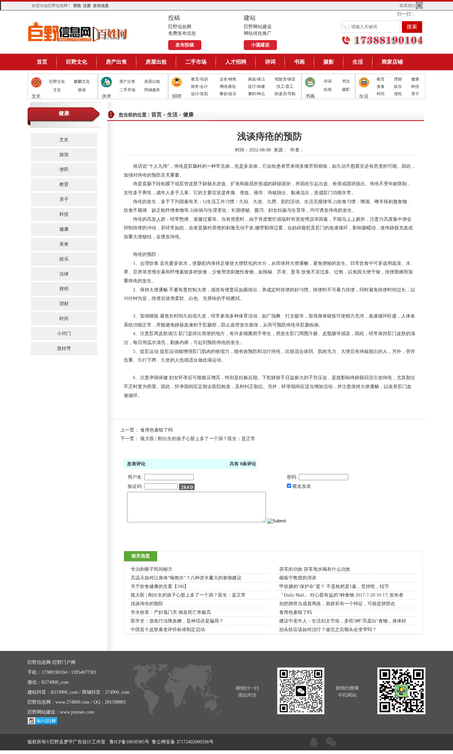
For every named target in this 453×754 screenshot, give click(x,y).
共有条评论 (242, 463)
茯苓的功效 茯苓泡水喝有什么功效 (314, 569)
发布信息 (101, 5)
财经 (64, 288)
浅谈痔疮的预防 (147, 603)
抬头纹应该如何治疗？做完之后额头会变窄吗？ (328, 629)
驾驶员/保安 (285, 79)
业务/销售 (228, 79)
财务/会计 (199, 86)
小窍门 (64, 333)
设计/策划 (199, 93)
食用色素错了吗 (156, 430)
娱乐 (398, 86)
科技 (415, 86)
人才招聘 (235, 62)
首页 (42, 62)
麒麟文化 (82, 81)
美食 (381, 86)
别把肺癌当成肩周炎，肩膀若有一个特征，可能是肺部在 (337, 603)
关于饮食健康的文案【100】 (160, 586)
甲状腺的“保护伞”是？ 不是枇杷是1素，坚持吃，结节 (334, 586)
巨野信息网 (78, 31)
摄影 (328, 62)
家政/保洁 (256, 79)
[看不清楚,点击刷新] (187, 487)
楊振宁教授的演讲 (297, 577)
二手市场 (196, 62)
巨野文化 (76, 62)
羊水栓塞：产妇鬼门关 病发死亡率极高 (171, 612)
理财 (398, 79)
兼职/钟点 (256, 93)
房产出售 (116, 62)
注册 (87, 5)
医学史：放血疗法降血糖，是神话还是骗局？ (177, 620)
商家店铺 (392, 62)
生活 (358, 62)
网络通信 (228, 86)
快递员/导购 (285, 93)
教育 (381, 79)
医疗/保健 (256, 86)
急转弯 (64, 348)
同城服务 (152, 89)
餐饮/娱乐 (228, 93)
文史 (57, 89)
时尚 (381, 93)
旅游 (82, 89)
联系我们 (408, 5)
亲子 (415, 93)
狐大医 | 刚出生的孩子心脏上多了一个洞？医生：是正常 (197, 438)
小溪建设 (260, 44)
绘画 (328, 89)
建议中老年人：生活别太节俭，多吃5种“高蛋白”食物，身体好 (342, 620)
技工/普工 (285, 86)
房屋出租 (156, 62)
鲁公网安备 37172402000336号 (183, 741)
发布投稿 (184, 44)
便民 (398, 93)
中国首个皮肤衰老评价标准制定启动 (168, 629)
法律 (64, 273)
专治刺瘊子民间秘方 (151, 569)
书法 (346, 81)
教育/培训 (199, 79)
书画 (299, 62)
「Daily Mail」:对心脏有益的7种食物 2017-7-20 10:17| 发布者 (341, 595)
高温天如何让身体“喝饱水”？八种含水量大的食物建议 (186, 577)
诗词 (270, 62)
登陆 (77, 5)
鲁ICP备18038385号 (129, 741)
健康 (415, 79)
